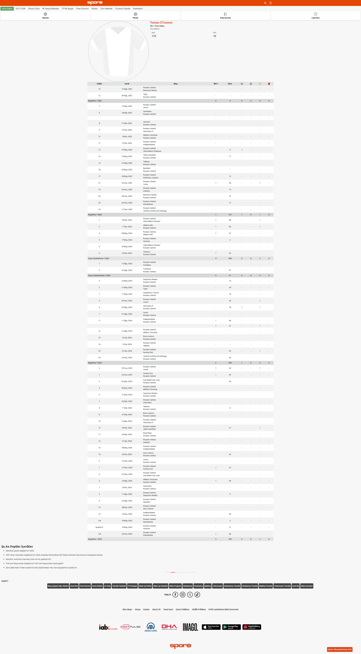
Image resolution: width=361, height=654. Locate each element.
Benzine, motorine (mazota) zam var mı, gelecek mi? (28, 559)
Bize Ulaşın (127, 609)
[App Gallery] (251, 627)
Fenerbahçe (198, 586)
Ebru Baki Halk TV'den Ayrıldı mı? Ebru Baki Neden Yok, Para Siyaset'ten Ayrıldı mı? (41, 568)
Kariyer (146, 609)
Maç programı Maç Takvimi (58, 586)
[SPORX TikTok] (197, 595)
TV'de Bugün (67, 8)
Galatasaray (187, 586)
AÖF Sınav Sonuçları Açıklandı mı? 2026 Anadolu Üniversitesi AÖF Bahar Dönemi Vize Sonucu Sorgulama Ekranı (54, 555)
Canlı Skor (74, 586)
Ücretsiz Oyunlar (122, 8)
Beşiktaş (208, 586)
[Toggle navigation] (271, 3)
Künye (137, 609)
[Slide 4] (188, 572)
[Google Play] (231, 627)
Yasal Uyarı (168, 609)
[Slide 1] (173, 572)
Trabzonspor (217, 586)
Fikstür (95, 8)
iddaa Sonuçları (307, 586)
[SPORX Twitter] (190, 595)
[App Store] (211, 627)
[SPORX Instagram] (183, 595)
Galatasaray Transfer (232, 586)
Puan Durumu (82, 8)
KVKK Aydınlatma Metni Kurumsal (223, 609)
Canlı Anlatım (97, 586)
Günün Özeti (33, 8)
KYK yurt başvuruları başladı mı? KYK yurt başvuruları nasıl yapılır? (35, 563)
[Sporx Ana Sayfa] (95, 3)
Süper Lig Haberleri (160, 586)
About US (156, 609)
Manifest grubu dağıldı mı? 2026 (20, 551)
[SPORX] (180, 646)
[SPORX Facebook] (175, 595)
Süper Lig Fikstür (145, 586)
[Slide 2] (178, 572)
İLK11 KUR (20, 8)
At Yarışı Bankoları (50, 8)
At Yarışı (107, 586)
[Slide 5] (193, 572)
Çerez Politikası (182, 609)
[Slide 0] (168, 572)
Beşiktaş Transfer (265, 586)
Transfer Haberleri (119, 586)
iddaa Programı (175, 586)
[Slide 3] (183, 572)
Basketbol (137, 8)
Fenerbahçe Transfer (249, 586)
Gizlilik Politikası (199, 609)
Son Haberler (107, 8)
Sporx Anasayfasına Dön (340, 649)
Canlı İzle (295, 586)
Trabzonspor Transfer (282, 586)
